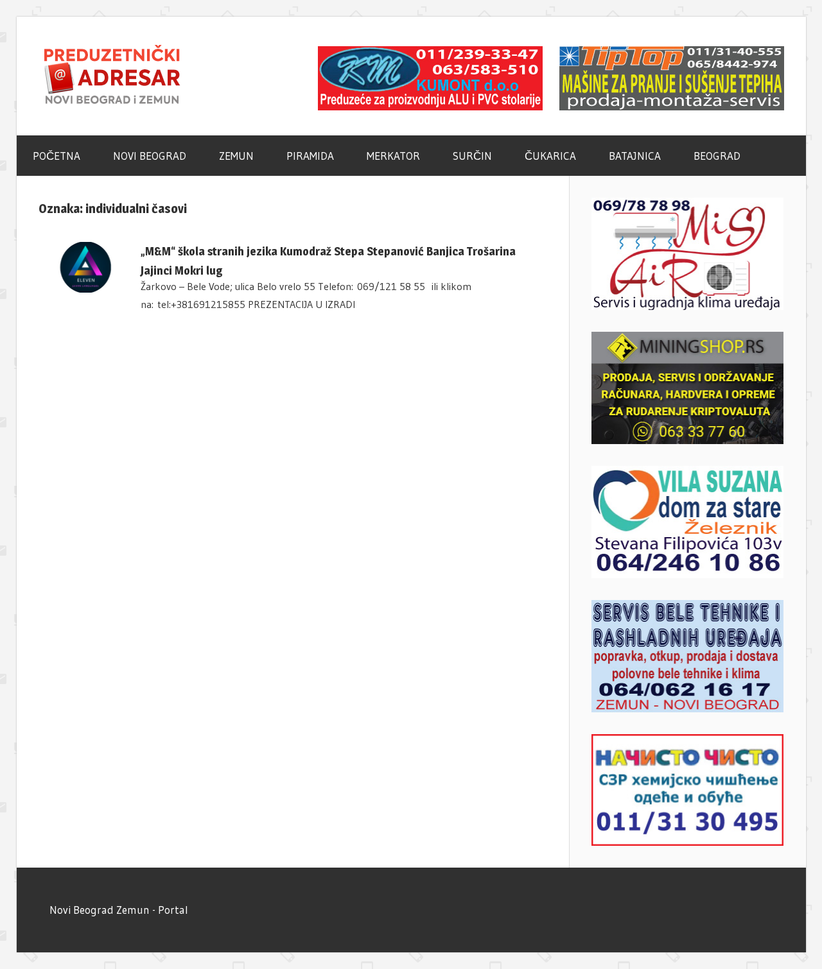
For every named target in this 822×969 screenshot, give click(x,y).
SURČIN (472, 155)
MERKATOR (393, 155)
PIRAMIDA (310, 155)
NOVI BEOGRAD (149, 155)
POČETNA (56, 155)
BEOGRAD (717, 155)
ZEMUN (236, 155)
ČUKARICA (550, 155)
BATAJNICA (635, 155)
